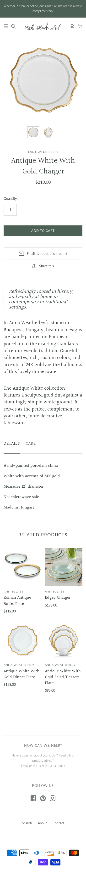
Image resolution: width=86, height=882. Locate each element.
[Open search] (13, 26)
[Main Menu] (6, 26)
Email (24, 766)
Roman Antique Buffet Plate (17, 600)
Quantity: (11, 198)
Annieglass (13, 591)
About (42, 823)
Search (27, 823)
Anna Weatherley (19, 665)
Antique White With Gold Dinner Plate (21, 674)
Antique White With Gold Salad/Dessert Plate (63, 677)
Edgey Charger (57, 597)
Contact (58, 823)
